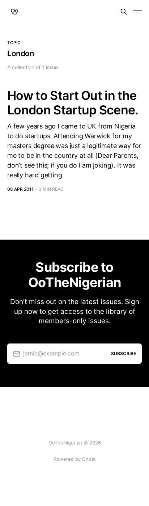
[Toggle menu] (137, 11)
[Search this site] (123, 11)
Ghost (89, 459)
